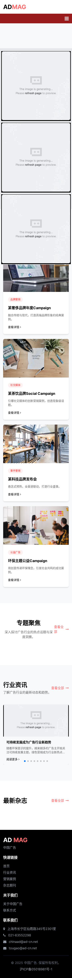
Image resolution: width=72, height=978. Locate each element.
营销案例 (9, 879)
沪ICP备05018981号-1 (36, 969)
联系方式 (9, 910)
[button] (25, 761)
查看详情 (13, 327)
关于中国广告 (12, 904)
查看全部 (59, 629)
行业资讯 (9, 872)
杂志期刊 (9, 885)
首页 (6, 866)
